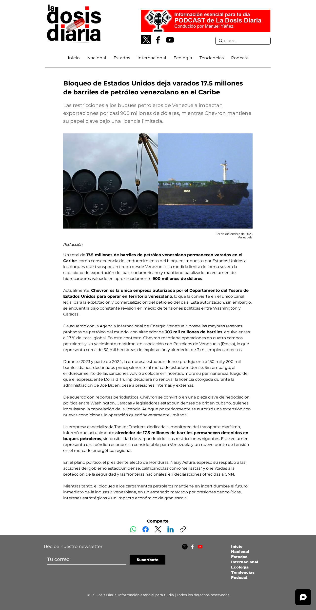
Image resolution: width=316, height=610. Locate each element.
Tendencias (243, 572)
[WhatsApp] (133, 529)
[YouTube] (170, 40)
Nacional (240, 551)
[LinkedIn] (170, 529)
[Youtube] (200, 546)
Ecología (240, 567)
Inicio (236, 546)
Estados (239, 557)
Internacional (244, 562)
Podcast (239, 577)
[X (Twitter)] (158, 529)
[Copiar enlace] (183, 529)
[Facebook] (158, 40)
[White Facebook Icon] (192, 546)
